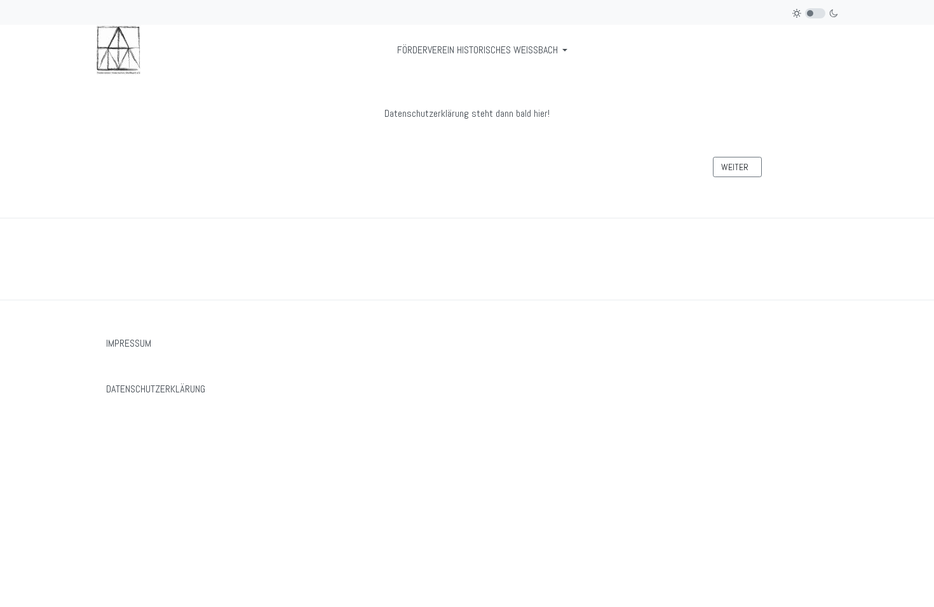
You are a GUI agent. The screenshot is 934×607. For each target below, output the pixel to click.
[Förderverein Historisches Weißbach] (118, 49)
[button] (484, 50)
